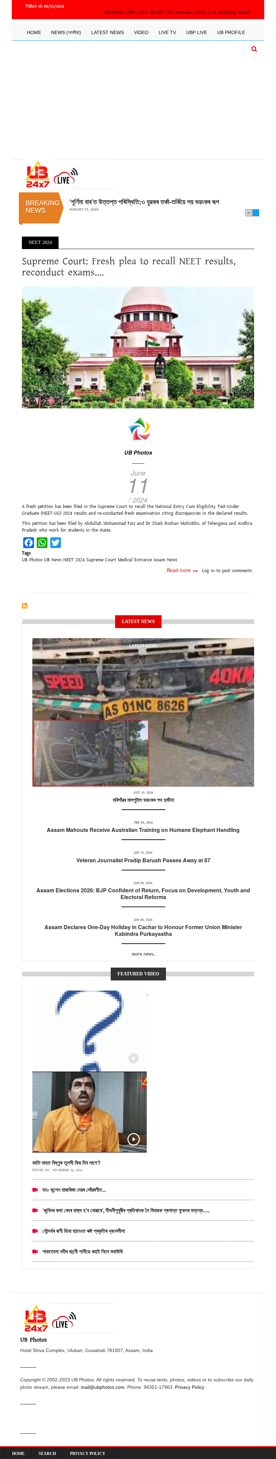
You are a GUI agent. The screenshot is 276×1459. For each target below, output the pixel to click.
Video (141, 32)
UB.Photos (114, 12)
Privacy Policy (189, 1387)
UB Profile (231, 32)
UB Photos (138, 452)
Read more (182, 570)
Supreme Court (101, 560)
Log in (208, 570)
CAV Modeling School (229, 12)
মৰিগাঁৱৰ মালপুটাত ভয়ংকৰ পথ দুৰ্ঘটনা (143, 800)
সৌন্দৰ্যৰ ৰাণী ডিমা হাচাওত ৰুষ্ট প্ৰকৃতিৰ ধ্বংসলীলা (83, 1231)
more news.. (143, 954)
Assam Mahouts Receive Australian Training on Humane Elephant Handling (143, 830)
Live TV (167, 32)
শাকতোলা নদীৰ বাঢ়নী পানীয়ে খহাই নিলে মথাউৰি (82, 1251)
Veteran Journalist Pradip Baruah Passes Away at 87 (143, 860)
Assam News (165, 560)
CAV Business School (185, 12)
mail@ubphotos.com (103, 1387)
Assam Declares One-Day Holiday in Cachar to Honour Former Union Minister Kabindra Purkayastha (143, 930)
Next (255, 212)
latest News (143, 646)
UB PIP (156, 12)
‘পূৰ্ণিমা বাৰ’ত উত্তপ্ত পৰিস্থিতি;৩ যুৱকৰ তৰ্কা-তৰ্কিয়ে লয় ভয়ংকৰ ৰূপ (144, 201)
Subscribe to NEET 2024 (24, 606)
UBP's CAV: (138, 12)
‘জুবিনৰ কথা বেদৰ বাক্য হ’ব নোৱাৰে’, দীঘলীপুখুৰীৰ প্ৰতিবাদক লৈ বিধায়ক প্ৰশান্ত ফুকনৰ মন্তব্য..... (126, 1210)
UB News (53, 560)
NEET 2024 (74, 560)
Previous (248, 212)
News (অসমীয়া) (66, 32)
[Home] (68, 173)
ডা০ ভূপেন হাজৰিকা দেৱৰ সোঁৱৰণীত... (74, 1189)
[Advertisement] (138, 105)
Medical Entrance (135, 560)
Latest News (107, 32)
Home (34, 32)
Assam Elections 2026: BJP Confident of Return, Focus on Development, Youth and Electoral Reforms (143, 893)
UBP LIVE (196, 32)
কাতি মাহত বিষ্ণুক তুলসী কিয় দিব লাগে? (66, 1162)
